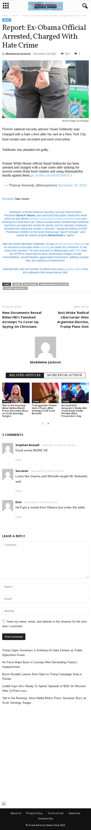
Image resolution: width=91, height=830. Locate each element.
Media (6, 401)
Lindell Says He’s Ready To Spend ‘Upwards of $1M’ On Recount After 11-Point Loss (44, 688)
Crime (17, 284)
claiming (45, 247)
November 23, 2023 (72, 185)
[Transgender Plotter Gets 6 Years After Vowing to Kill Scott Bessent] (45, 393)
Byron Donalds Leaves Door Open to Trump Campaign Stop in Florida (42, 676)
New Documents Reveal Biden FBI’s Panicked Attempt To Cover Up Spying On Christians (21, 319)
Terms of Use (56, 813)
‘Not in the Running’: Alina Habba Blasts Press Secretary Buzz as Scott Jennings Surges (15, 411)
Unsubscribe (45, 818)
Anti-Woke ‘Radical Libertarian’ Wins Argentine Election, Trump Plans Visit (73, 319)
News (15, 15)
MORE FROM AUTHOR (64, 375)
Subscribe (74, 813)
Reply (18, 459)
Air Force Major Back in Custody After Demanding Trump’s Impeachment (39, 665)
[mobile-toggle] (6, 6)
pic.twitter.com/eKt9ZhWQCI (51, 175)
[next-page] (48, 423)
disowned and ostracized (70, 243)
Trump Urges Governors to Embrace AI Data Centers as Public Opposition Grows (42, 653)
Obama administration (53, 284)
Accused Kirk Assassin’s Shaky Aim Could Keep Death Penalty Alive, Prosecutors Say (74, 411)
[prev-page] (43, 423)
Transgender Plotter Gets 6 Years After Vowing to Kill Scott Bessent (44, 409)
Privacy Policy (34, 813)
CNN (77, 250)
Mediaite (8, 199)
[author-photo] (45, 347)
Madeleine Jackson (18, 53)
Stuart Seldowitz (15, 288)
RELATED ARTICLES (24, 375)
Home (5, 15)
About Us (16, 813)
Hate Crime (30, 284)
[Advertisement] (45, 753)
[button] (84, 6)
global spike (74, 269)
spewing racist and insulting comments (52, 218)
